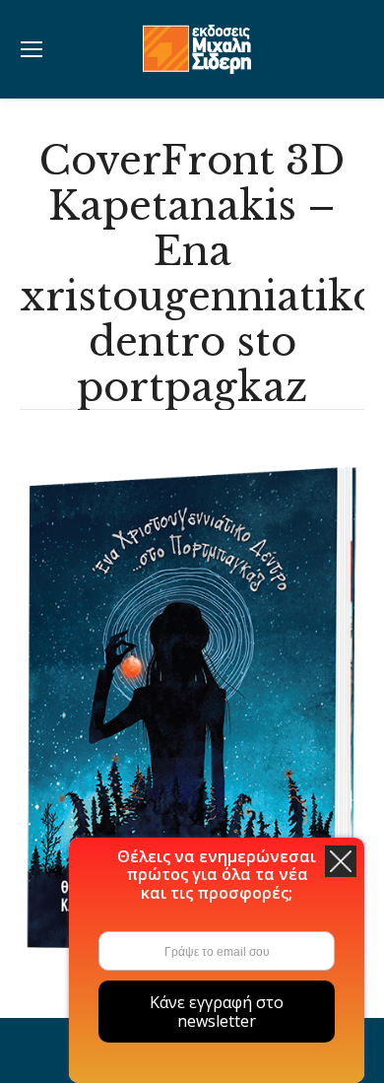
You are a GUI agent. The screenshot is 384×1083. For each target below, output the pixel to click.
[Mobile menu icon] (31, 49)
